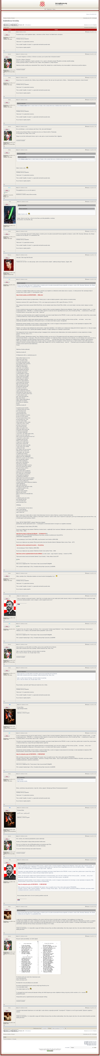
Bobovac (9, 254)
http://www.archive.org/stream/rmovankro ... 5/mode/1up (30, 545)
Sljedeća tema (93, 27)
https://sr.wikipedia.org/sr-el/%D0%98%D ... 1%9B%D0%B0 (30, 754)
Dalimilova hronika (11, 21)
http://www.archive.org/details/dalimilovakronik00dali (29, 553)
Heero (9, 187)
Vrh (4, 50)
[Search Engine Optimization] (50, 1051)
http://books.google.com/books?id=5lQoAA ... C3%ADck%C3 (31, 533)
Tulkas (9, 906)
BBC (10, 704)
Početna (5, 18)
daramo (9, 54)
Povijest (13, 18)
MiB (10, 595)
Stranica (85, 24)
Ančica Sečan (57, 1049)
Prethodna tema (87, 27)
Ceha (10, 201)
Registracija (49, 9)
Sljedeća (95, 24)
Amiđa (9, 31)
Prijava (54, 9)
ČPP (45, 9)
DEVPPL (48, 1049)
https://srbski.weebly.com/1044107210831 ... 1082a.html (29, 295)
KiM (9, 279)
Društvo (9, 18)
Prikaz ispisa (6, 27)
